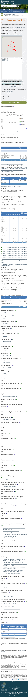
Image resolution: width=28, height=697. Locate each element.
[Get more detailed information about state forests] (10, 444)
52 (26, 635)
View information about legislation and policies (11, 619)
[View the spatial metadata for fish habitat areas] (14, 465)
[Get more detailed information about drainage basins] (12, 316)
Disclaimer (15, 682)
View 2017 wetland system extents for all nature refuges (14, 251)
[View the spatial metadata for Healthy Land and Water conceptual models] (7, 513)
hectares (12, 139)
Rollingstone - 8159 (5, 59)
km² (11, 140)
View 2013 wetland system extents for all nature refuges (14, 253)
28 (8, 628)
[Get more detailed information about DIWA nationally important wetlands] (25, 412)
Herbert (4, 360)
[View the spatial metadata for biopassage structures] (17, 612)
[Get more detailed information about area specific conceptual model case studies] (6, 578)
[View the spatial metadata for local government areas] (18, 333)
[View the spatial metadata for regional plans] (12, 394)
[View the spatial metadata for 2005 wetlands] (1, 257)
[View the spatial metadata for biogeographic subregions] (20, 358)
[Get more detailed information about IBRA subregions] (12, 371)
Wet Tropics (5, 479)
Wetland (3, 651)
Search (18, 6)
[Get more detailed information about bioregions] (8, 353)
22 (26, 634)
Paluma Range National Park (9, 419)
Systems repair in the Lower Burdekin (12, 573)
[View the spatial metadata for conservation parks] (15, 438)
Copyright (14, 681)
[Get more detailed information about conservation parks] (14, 438)
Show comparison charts (14, 131)
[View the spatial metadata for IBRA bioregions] (13, 365)
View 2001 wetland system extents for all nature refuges (14, 259)
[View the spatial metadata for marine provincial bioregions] (20, 388)
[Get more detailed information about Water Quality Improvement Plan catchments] (9, 592)
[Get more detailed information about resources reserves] (14, 454)
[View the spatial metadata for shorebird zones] (13, 607)
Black (4, 318)
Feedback (14, 689)
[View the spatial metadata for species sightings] (7, 623)
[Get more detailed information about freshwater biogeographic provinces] (25, 476)
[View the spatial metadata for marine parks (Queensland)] (20, 422)
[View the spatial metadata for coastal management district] (21, 470)
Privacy (14, 683)
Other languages (15, 688)
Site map (3, 3)
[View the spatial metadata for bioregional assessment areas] (22, 378)
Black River (5, 323)
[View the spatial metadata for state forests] (11, 444)
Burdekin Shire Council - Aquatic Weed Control (14, 562)
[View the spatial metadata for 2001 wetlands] (1, 259)
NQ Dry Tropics (6, 330)
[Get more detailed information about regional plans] (11, 394)
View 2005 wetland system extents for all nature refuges (14, 257)
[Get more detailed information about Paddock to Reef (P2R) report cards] (24, 583)
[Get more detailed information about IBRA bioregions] (12, 365)
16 (8, 630)
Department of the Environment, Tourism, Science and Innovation (12, 11)
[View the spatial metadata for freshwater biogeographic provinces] (1, 477)
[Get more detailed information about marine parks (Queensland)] (19, 422)
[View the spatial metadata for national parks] (12, 417)
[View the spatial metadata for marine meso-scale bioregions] (21, 383)
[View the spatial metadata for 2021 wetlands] (1, 247)
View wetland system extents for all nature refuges (12, 164)
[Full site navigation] (2, 14)
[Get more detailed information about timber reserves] (12, 460)
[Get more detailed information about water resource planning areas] (21, 518)
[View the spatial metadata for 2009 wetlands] (1, 255)
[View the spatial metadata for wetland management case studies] (25, 551)
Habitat (3, 178)
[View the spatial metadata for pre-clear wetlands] (1, 260)
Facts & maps (11, 14)
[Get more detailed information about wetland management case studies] (24, 551)
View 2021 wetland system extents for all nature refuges (14, 247)
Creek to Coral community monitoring (11, 531)
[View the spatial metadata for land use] (16, 290)
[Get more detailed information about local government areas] (17, 333)
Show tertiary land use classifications (11, 292)
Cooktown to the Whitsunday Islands (12, 609)
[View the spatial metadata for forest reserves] (13, 449)
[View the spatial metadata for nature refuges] (22, 84)
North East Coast (6, 312)
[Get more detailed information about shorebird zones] (12, 607)
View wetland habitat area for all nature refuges (11, 186)
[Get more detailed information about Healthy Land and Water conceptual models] (6, 513)
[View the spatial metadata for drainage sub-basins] (16, 321)
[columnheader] (9, 297)
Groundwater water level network (10, 532)
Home (5, 14)
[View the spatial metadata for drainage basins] (13, 316)
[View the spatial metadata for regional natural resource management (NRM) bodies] (11, 328)
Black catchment (6, 109)
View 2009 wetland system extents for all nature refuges (14, 255)
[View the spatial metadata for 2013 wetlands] (1, 253)
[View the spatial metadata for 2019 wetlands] (1, 249)
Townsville (5, 336)
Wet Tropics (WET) (7, 355)
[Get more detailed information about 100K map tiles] (11, 339)
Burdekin (5, 585)
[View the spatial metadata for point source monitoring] (18, 541)
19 (8, 634)
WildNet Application (22, 650)
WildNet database (22, 638)
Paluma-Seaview (6, 374)
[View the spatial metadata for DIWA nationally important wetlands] (26, 412)
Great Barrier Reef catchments (9, 486)
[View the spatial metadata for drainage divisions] (15, 310)
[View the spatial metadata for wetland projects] (14, 557)
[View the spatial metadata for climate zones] (12, 346)
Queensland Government (14, 695)
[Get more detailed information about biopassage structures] (16, 612)
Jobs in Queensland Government (15, 687)
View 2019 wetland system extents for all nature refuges (14, 249)
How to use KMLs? (14, 86)
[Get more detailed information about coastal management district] (20, 470)
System (2, 213)
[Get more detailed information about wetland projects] (12, 557)
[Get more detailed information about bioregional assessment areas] (21, 378)
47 (8, 635)
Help (13, 3)
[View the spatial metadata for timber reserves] (13, 460)
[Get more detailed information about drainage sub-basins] (15, 321)
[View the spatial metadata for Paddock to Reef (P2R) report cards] (26, 583)
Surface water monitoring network (10, 537)
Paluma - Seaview (7, 362)
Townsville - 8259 (5, 60)
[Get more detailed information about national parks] (11, 417)
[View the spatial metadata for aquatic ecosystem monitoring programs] (2, 525)
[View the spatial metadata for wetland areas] (13, 135)
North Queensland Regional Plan (10, 396)
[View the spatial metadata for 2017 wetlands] (1, 251)
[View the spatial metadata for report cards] (9, 433)
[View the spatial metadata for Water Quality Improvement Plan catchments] (10, 592)
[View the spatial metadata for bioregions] (10, 353)
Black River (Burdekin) (9, 596)
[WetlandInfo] (7, 9)
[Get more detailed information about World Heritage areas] (15, 399)
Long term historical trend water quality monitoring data (15, 534)
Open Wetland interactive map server (12, 81)
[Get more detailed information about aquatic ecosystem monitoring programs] (1, 525)
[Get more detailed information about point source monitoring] (17, 541)
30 (26, 628)
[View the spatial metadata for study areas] (9, 428)
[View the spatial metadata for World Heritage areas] (16, 399)
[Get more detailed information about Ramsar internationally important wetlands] (7, 406)
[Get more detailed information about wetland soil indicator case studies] (24, 546)
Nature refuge (10, 91)
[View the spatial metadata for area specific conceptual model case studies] (7, 578)
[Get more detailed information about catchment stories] (13, 106)
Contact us (8, 3)
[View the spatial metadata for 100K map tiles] (12, 339)
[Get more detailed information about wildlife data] (6, 623)
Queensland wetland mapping (9, 536)
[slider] (26, 128)
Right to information (14, 685)
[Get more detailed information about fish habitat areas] (13, 465)
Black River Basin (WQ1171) (10, 603)
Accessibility (14, 686)
